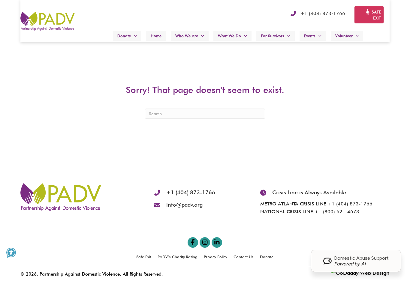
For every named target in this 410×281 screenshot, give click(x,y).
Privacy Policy (215, 256)
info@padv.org (184, 205)
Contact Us (244, 256)
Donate (266, 256)
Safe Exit (143, 256)
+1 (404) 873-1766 (322, 13)
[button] (193, 242)
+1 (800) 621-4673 (337, 211)
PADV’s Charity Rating (177, 256)
